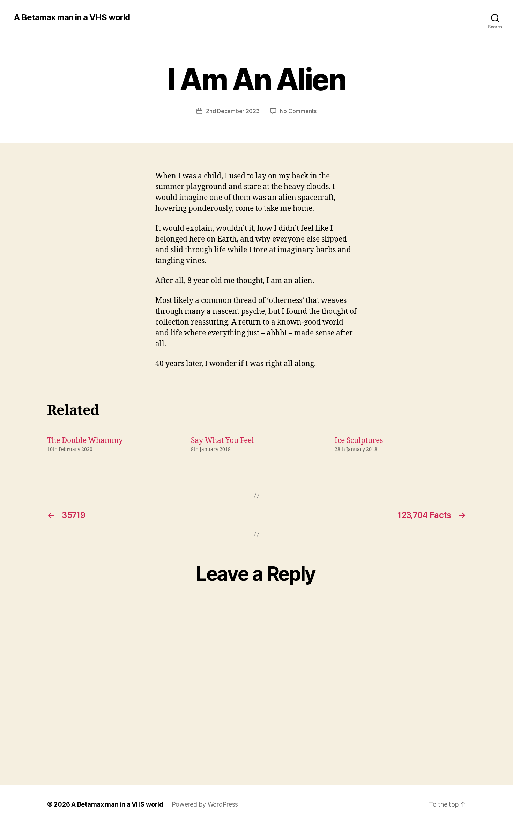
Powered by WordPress (205, 804)
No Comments (298, 110)
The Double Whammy (85, 440)
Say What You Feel (222, 440)
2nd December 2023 (232, 110)
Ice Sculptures (359, 440)
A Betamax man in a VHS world (72, 17)
